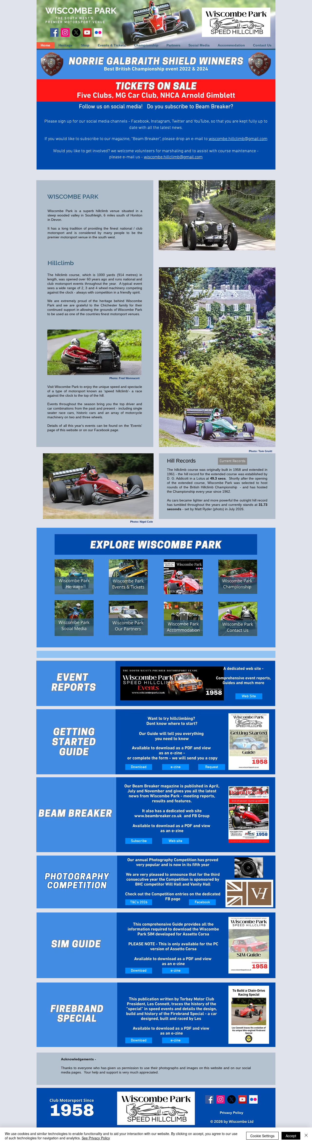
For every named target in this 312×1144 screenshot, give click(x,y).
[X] (76, 32)
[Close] (306, 1135)
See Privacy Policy (96, 1137)
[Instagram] (65, 32)
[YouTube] (87, 32)
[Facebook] (54, 32)
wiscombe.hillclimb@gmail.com (173, 157)
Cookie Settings (262, 1135)
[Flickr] (98, 32)
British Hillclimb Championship (213, 487)
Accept (291, 1135)
